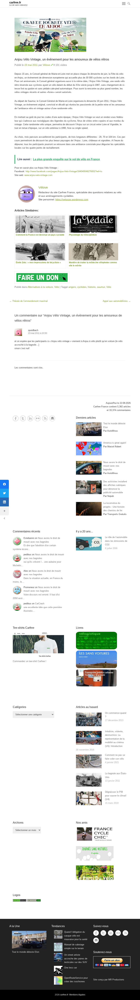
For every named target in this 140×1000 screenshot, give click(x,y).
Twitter (23, 418)
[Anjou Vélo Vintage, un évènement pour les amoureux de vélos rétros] (70, 35)
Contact (52, 418)
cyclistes (81, 287)
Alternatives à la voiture (40, 287)
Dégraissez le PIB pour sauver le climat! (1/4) (115, 796)
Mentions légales (77, 995)
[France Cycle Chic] (95, 840)
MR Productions (116, 979)
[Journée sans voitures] (95, 860)
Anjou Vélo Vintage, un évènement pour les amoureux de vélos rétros (62, 59)
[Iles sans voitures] (96, 667)
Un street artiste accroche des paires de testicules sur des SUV (75, 958)
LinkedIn (30, 418)
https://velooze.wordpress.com (71, 199)
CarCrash (39, 603)
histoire (92, 287)
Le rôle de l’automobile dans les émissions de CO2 (116, 541)
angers (72, 287)
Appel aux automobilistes (117, 301)
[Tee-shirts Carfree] (38, 657)
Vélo (56, 287)
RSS (45, 418)
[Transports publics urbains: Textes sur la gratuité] (96, 686)
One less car (70, 967)
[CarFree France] (19, 901)
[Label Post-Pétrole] (19, 908)
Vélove (46, 65)
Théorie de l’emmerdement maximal (28, 301)
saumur (101, 287)
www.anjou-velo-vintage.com (38, 175)
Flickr (37, 418)
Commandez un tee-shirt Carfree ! (29, 661)
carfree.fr (15, 2)
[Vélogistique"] (96, 648)
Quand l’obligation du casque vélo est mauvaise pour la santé (75, 936)
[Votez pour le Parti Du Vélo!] (95, 879)
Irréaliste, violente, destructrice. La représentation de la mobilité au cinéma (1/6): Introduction (114, 738)
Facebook (15, 418)
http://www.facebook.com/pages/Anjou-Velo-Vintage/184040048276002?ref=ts (64, 171)
